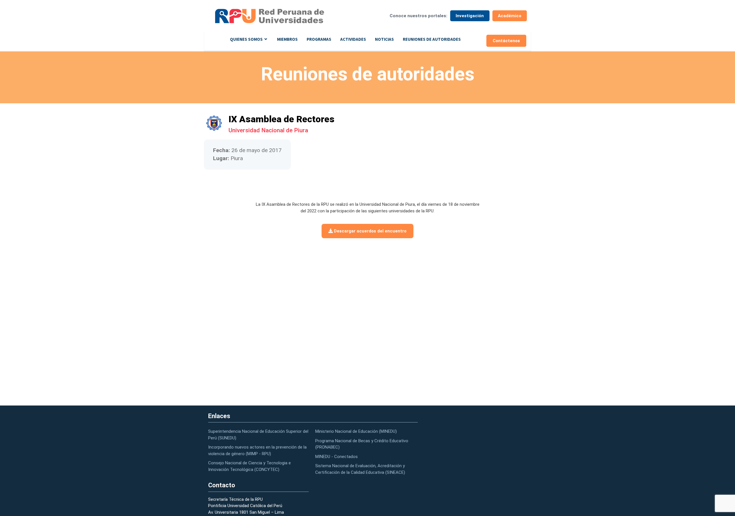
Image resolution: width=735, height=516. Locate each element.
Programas (319, 39)
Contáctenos (506, 40)
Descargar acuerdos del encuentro (370, 231)
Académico (509, 15)
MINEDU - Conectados (336, 456)
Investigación (470, 15)
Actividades (353, 39)
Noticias (384, 39)
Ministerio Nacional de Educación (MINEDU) (356, 431)
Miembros (287, 39)
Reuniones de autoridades (432, 39)
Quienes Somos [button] (246, 39)
